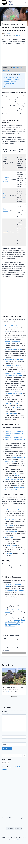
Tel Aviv (20, 349)
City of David (15, 473)
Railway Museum (9, 365)
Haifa (17, 365)
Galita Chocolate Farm (18, 457)
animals (10, 449)
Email (5, 744)
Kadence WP (15, 839)
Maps (3, 818)
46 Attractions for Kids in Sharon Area (15, 439)
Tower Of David (11, 545)
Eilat (6, 624)
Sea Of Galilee (12, 622)
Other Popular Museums (10, 85)
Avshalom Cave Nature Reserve (14, 479)
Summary (6, 87)
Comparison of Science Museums (14, 79)
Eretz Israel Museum (10, 349)
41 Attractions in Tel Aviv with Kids (14, 431)
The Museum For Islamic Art (12, 537)
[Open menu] (25, 3)
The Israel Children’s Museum (13, 325)
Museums (18, 35)
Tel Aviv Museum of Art (11, 519)
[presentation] (14, 676)
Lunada (7, 343)
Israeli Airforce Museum (11, 403)
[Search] (24, 755)
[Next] (24, 681)
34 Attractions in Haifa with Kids (13, 437)
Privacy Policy (22, 818)
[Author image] (3, 34)
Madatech (5, 157)
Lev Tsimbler (8, 33)
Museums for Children (9, 81)
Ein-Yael (7, 331)
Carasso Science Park (5, 195)
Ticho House (8, 553)
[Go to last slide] (4, 681)
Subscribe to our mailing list (14, 647)
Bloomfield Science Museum (6, 179)
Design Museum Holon (11, 531)
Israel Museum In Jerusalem (12, 509)
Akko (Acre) (20, 622)
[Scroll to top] (25, 838)
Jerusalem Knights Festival (12, 341)
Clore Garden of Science (5, 211)
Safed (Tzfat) (17, 624)
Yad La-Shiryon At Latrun (16, 407)
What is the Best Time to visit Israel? (15, 590)
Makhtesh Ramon (10, 626)
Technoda (5, 232)
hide (19, 74)
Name (5, 737)
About (14, 818)
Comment (5, 713)
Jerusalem (17, 620)
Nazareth (10, 624)
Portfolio (9, 818)
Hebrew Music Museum (11, 413)
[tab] (11, 696)
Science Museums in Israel (10, 77)
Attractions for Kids (8, 83)
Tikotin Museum (9, 525)
